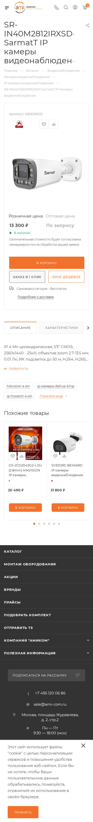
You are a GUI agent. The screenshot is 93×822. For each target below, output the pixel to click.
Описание (20, 328)
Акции (11, 577)
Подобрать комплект (27, 615)
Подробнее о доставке (36, 297)
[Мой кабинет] (75, 7)
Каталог (13, 551)
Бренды (12, 590)
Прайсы (12, 602)
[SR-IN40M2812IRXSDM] (46, 172)
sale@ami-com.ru (50, 704)
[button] (34, 523)
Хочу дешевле (67, 277)
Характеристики (61, 328)
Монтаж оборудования (30, 564)
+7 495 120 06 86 (50, 693)
